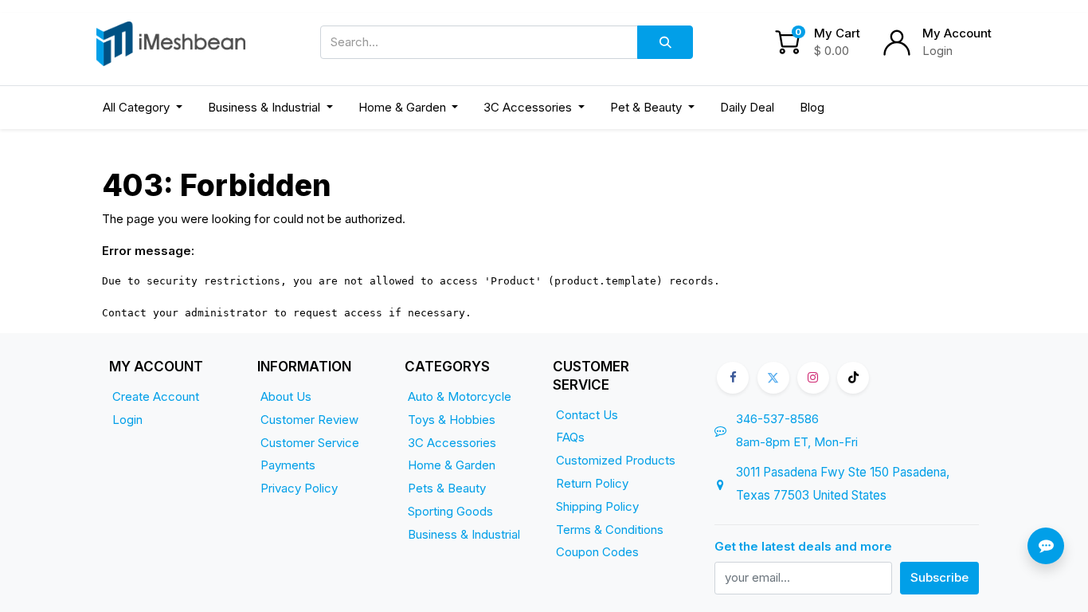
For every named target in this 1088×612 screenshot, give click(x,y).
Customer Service (309, 442)
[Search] (665, 42)
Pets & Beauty (447, 488)
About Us (285, 396)
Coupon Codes (597, 551)
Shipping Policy (597, 506)
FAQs (570, 437)
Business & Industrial (464, 534)
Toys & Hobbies (451, 419)
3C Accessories (452, 442)
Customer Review (309, 419)
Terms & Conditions (609, 529)
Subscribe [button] (939, 577)
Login (937, 50)
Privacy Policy (299, 488)
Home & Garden (451, 465)
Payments (287, 465)
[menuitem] (747, 108)
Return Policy (592, 483)
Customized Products (615, 460)
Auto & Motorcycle (459, 396)
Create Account (155, 396)
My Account (957, 33)
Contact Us (587, 414)
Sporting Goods (450, 511)
